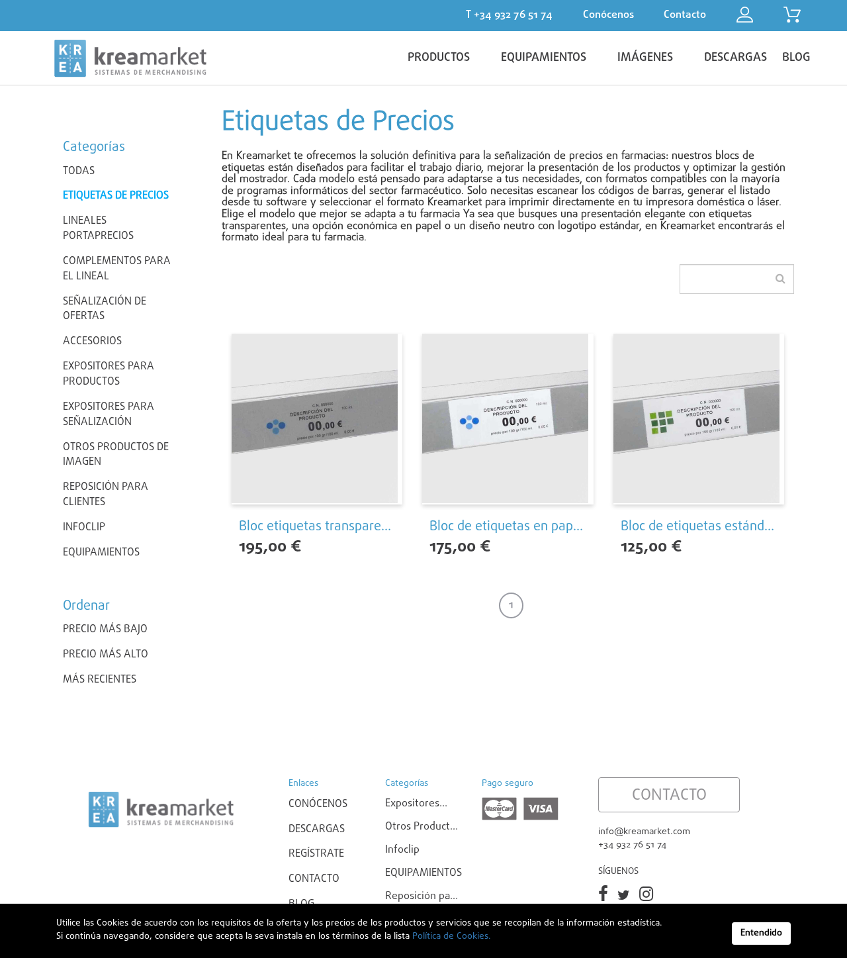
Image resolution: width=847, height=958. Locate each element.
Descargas (317, 830)
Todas (79, 171)
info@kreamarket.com (644, 832)
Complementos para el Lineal (117, 269)
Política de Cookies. (450, 936)
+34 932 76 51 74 (632, 845)
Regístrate (316, 854)
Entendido (761, 933)
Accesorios (92, 342)
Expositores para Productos (108, 374)
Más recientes (99, 680)
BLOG (796, 58)
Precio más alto (105, 655)
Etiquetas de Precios (116, 196)
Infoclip (84, 528)
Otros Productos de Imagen (116, 455)
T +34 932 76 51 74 (509, 15)
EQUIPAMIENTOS (101, 553)
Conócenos (318, 804)
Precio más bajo (105, 630)
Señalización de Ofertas (104, 309)
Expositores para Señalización (108, 414)
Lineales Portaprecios (98, 228)
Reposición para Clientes (105, 494)
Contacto (314, 879)
